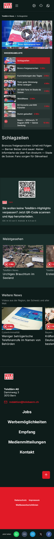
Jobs (27, 411)
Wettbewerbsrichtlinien (27, 505)
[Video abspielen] (27, 35)
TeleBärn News (8, 16)
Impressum (34, 500)
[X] (41, 534)
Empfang (27, 432)
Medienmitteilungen (27, 442)
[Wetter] (41, 5)
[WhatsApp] (16, 534)
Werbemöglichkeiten (27, 422)
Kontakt (27, 452)
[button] (24, 534)
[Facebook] (49, 534)
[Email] (32, 534)
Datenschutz (21, 500)
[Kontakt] (48, 5)
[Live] (34, 5)
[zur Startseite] (7, 5)
